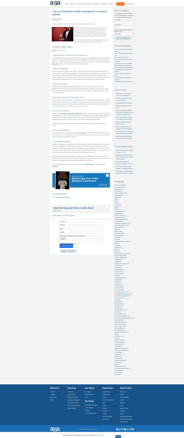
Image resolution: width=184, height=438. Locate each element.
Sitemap (122, 411)
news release (119, 288)
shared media (119, 340)
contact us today (89, 164)
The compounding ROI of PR (122, 57)
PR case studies (120, 304)
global (117, 249)
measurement (119, 273)
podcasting (119, 302)
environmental (119, 235)
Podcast (105, 397)
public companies (120, 324)
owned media (119, 298)
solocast (118, 346)
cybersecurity (119, 227)
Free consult (123, 391)
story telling (119, 352)
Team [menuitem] (66, 3)
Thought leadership (72, 397)
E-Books (105, 411)
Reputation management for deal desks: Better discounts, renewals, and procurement (124, 157)
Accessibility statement (126, 416)
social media (119, 344)
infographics (119, 259)
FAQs (86, 397)
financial (117, 245)
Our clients (88, 391)
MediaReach (119, 279)
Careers (122, 400)
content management (121, 219)
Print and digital (89, 407)
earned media (65, 197)
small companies (120, 342)
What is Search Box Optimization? (123, 65)
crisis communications (122, 225)
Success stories (89, 394)
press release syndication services (124, 318)
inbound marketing (120, 255)
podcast (117, 300)
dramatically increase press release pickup (72, 113)
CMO (117, 209)
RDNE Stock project (61, 194)
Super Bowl (118, 356)
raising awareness (120, 330)
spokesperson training (121, 348)
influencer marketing (121, 257)
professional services (121, 322)
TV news (87, 410)
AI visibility (70, 391)
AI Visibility (118, 191)
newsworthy (55, 64)
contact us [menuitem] (112, 3)
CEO (116, 207)
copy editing (119, 221)
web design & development (123, 368)
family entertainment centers (123, 241)
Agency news (53, 397)
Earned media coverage (91, 405)
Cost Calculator (106, 391)
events (117, 239)
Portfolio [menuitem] (79, 3)
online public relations (122, 292)
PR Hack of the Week (108, 400)
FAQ (117, 243)
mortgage (118, 283)
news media (119, 286)
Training (104, 413)
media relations (120, 277)
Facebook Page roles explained (124, 103)
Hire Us (122, 394)
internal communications (122, 263)
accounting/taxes (120, 187)
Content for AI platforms (126, 419)
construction (118, 213)
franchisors (118, 247)
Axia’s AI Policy (124, 422)
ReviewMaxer (119, 336)
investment (119, 265)
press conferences (120, 314)
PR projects (118, 308)
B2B (116, 199)
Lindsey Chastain (57, 18)
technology (118, 358)
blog (117, 203)
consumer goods (120, 215)
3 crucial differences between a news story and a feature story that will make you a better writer (124, 112)
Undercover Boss (120, 366)
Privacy (122, 413)
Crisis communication (72, 402)
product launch (119, 320)
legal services (119, 271)
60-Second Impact (120, 185)
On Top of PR (119, 290)
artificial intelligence (121, 193)
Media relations (71, 394)
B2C (116, 201)
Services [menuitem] (72, 3)
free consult (106, 419)
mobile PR (118, 281)
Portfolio (89, 401)
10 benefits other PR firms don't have (124, 81)
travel (117, 364)
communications (120, 211)
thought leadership (120, 360)
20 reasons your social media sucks (124, 67)
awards (58, 197)
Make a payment (124, 408)
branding (118, 205)
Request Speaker (124, 397)
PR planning (119, 306)
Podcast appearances (90, 413)
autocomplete (119, 195)
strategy (118, 354)
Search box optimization (73, 405)
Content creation (71, 408)
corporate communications (122, 223)
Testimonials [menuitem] (95, 3)
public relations (120, 326)
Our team (52, 391)
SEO (117, 338)
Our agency (53, 394)
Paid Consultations (107, 416)
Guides (104, 405)
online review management (122, 296)
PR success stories (121, 310)
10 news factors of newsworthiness (124, 63)
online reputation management (123, 294)
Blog (104, 402)
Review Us (122, 402)
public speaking (120, 328)
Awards (52, 400)
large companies (120, 269)
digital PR (118, 231)
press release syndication (122, 316)
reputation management (122, 332)
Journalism (118, 267)
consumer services (120, 217)
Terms (121, 405)
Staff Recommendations (122, 350)
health (117, 251)
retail (117, 334)
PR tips (118, 312)
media (117, 275)
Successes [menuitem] (87, 3)
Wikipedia (118, 374)
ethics (117, 237)
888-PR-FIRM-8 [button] (129, 3)
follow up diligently (81, 133)
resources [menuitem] (104, 3)
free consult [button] (120, 4)
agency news (119, 189)
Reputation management (73, 400)
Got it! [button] (118, 436)
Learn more (100, 435)
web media (118, 372)
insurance (118, 261)
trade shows (119, 362)
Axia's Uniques (106, 394)
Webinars (105, 408)
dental (117, 229)
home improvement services (123, 253)
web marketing (119, 370)
